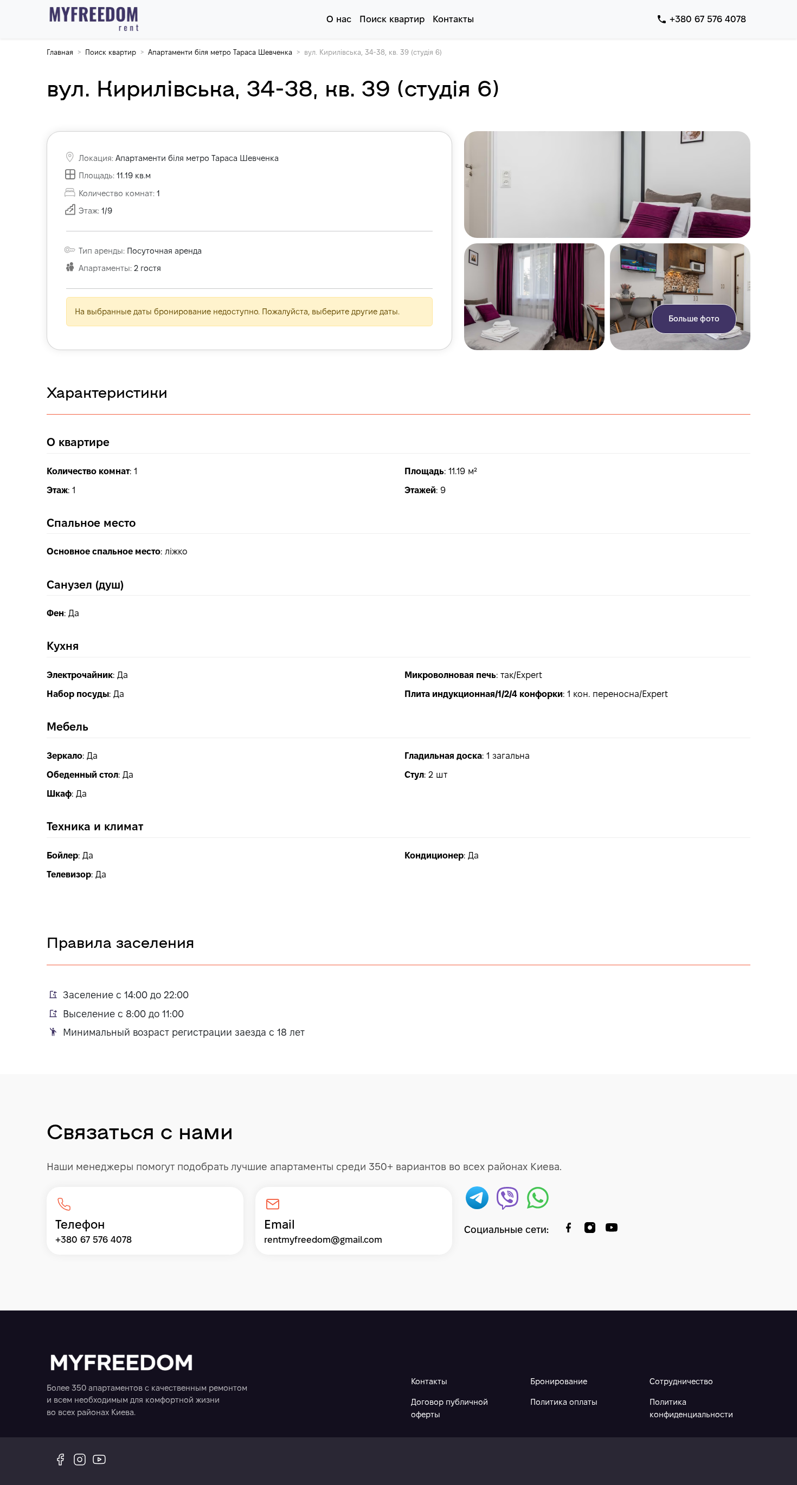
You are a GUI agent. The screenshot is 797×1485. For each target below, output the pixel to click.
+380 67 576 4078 (708, 19)
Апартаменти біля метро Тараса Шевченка (220, 52)
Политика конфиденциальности (691, 1408)
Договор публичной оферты (449, 1408)
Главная (60, 52)
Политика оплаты (563, 1401)
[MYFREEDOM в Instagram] (79, 1461)
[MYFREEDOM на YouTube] (99, 1461)
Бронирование (558, 1381)
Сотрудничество (681, 1381)
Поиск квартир (110, 52)
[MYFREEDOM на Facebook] (60, 1461)
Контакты (429, 1381)
